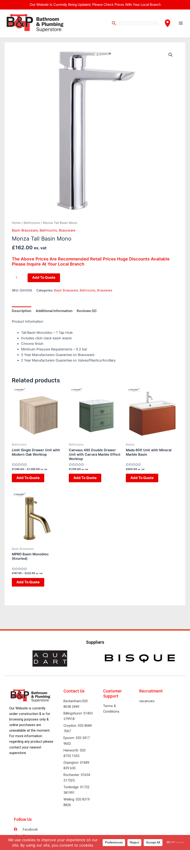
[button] (170, 55)
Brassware (67, 230)
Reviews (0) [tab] (87, 311)
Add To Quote (43, 277)
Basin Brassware (25, 230)
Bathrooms (32, 223)
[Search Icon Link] (114, 23)
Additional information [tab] (54, 311)
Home (16, 223)
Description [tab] (21, 311)
